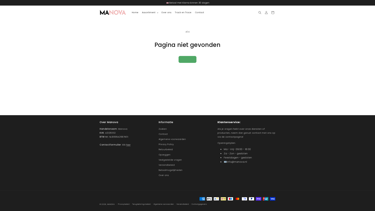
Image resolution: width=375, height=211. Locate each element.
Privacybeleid (123, 204)
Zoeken (163, 128)
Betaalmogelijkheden (171, 170)
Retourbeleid (166, 149)
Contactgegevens (199, 204)
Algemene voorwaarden (172, 139)
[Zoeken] (260, 12)
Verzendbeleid (167, 165)
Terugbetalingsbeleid (141, 204)
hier (128, 144)
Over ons (164, 175)
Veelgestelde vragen (170, 159)
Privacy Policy (166, 144)
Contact (163, 134)
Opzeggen (165, 154)
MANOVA (111, 204)
